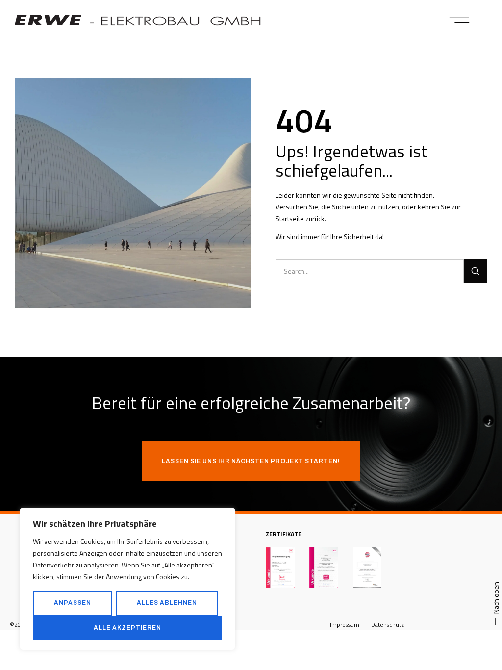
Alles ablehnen (167, 602)
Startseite (290, 218)
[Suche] (475, 271)
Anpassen (72, 602)
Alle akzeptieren (127, 627)
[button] (460, 19)
